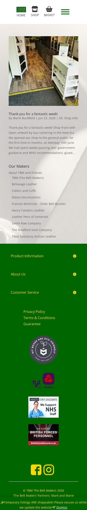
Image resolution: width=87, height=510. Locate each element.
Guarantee (32, 324)
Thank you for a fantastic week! (33, 114)
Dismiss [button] (61, 507)
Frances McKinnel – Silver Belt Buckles (39, 204)
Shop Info (71, 118)
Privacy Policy (34, 311)
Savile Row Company (26, 223)
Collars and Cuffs (24, 191)
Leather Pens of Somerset (30, 217)
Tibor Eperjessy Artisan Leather (34, 236)
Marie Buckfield (24, 118)
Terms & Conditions (39, 317)
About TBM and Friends (25, 173)
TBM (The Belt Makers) (28, 178)
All (61, 118)
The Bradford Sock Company (32, 230)
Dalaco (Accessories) (26, 197)
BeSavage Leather (24, 184)
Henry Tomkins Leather (28, 210)
